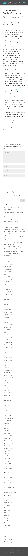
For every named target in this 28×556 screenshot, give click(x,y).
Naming (4, 17)
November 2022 (8, 264)
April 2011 (6, 388)
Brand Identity (8, 477)
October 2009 (7, 415)
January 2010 (7, 408)
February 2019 (8, 289)
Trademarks (9, 17)
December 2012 (8, 360)
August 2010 (7, 400)
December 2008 (8, 441)
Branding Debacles (9, 482)
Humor (6, 490)
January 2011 (7, 395)
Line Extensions (8, 495)
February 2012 (8, 370)
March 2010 (7, 405)
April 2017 (6, 322)
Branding (6, 480)
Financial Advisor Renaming (11, 487)
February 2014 (8, 342)
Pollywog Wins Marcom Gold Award (13, 212)
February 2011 (8, 393)
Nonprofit (6, 500)
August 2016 (7, 330)
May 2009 (6, 428)
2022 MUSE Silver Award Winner (12, 210)
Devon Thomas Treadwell (9, 16)
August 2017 (7, 317)
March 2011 (7, 390)
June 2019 (6, 284)
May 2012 (6, 362)
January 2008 (7, 463)
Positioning (7, 505)
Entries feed (7, 537)
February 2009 (8, 436)
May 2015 (6, 332)
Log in (5, 534)
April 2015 (6, 335)
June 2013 (6, 350)
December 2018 (8, 294)
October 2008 (7, 446)
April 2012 (6, 365)
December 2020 (8, 279)
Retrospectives (8, 513)
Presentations (8, 508)
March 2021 (7, 277)
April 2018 (6, 304)
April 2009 (6, 430)
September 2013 (8, 347)
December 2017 (8, 312)
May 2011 (6, 385)
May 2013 (6, 352)
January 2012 (7, 372)
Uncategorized (8, 528)
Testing (6, 523)
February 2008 (8, 461)
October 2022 (7, 266)
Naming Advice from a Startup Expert (14, 207)
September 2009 (8, 418)
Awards (6, 475)
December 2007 (8, 466)
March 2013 (7, 355)
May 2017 (6, 319)
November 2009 (8, 413)
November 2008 (8, 443)
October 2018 (7, 297)
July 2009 (6, 423)
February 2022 (8, 269)
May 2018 (6, 302)
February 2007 (8, 468)
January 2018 (7, 309)
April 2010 (6, 403)
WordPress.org (8, 542)
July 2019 (6, 282)
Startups (6, 518)
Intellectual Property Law (10, 492)
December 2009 (8, 410)
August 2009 (7, 420)
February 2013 (8, 357)
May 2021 (6, 274)
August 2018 (7, 299)
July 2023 (6, 261)
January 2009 (7, 438)
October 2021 (7, 272)
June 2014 (6, 340)
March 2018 (7, 307)
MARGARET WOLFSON (10, 247)
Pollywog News (8, 502)
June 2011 (6, 383)
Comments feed (8, 539)
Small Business (8, 515)
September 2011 (8, 378)
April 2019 (6, 287)
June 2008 (6, 453)
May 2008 (6, 456)
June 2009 (6, 425)
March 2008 (7, 458)
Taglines (6, 520)
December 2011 (8, 375)
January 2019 (7, 292)
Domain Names (8, 485)
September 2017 (8, 314)
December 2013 (8, 345)
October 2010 (7, 398)
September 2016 (8, 327)
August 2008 (7, 451)
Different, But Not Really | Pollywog (13, 236)
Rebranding (7, 510)
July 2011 (6, 380)
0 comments (16, 17)
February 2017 (8, 325)
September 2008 (8, 448)
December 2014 (8, 337)
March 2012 (7, 367)
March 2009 (7, 433)
